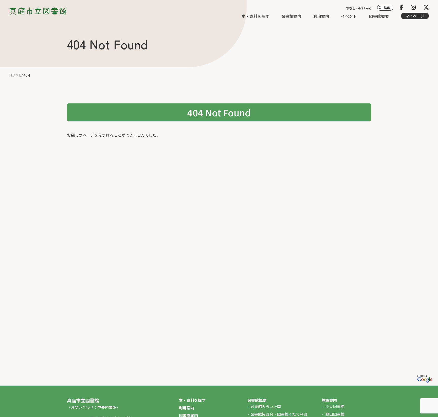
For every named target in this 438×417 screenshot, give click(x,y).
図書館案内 (291, 16)
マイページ (414, 16)
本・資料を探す (255, 16)
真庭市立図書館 (38, 10)
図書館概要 (379, 16)
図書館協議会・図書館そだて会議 (278, 414)
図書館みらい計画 (265, 406)
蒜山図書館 (334, 414)
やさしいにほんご (359, 8)
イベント (349, 16)
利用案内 (321, 16)
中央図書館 (334, 406)
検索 (387, 7)
